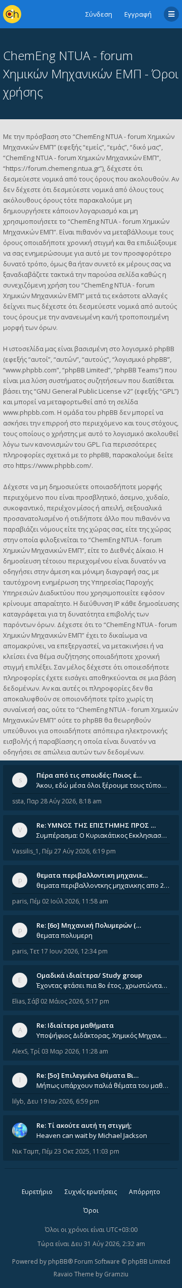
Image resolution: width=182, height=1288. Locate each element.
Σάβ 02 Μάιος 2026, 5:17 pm (68, 1001)
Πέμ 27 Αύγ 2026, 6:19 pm (79, 851)
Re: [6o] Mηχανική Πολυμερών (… (88, 925)
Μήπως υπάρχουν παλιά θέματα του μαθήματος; (103, 1085)
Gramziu (116, 1274)
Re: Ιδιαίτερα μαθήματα (75, 1025)
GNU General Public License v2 (83, 391)
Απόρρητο (144, 1191)
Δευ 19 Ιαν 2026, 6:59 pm (63, 1101)
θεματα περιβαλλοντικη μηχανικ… (92, 875)
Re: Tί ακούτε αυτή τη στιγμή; (83, 1125)
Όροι (91, 1210)
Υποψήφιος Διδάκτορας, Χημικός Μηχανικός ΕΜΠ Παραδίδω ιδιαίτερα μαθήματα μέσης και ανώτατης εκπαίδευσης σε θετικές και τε (103, 1035)
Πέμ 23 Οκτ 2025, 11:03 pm (80, 1151)
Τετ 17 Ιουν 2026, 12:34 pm (69, 951)
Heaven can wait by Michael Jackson (91, 1135)
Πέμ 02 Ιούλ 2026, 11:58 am (69, 901)
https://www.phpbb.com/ (54, 465)
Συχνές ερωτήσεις (91, 1191)
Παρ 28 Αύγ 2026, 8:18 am (64, 801)
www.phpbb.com (28, 412)
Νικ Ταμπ (25, 1151)
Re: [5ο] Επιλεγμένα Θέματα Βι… (87, 1075)
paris (19, 901)
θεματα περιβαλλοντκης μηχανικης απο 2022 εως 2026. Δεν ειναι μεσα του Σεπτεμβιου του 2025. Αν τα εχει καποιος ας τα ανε (103, 885)
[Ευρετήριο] (12, 14)
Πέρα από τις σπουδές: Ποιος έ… (89, 775)
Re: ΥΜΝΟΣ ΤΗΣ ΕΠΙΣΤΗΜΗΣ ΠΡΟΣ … (96, 825)
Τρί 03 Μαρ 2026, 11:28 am (69, 1051)
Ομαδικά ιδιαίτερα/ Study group (89, 975)
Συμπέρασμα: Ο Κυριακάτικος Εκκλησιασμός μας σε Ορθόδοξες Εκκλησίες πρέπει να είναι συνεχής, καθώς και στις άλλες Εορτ (103, 835)
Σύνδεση (98, 14)
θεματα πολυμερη (64, 935)
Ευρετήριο (37, 1191)
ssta (18, 801)
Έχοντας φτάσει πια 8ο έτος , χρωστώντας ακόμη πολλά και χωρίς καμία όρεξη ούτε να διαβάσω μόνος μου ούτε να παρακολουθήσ (103, 985)
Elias (18, 1001)
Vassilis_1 (25, 851)
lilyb (18, 1101)
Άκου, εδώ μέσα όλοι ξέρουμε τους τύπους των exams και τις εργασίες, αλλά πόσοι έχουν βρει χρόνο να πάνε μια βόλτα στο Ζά (103, 785)
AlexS (19, 1051)
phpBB (58, 1261)
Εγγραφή (138, 14)
